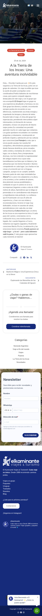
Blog (4, 494)
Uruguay (6, 486)
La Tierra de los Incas (21, 359)
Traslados (6, 489)
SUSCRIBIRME (30, 435)
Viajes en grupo (9, 481)
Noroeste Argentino (21, 346)
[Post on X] (31, 257)
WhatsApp (7, 405)
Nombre (6, 393)
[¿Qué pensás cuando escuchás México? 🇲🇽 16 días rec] (21, 583)
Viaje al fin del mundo (21, 349)
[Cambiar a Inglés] (32, 5)
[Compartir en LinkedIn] (28, 257)
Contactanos (11, 506)
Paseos (21, 356)
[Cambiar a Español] (29, 5)
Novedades (21, 362)
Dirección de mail (10, 417)
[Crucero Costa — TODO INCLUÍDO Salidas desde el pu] (21, 541)
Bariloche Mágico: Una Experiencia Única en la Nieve (22, 273)
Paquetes (6, 483)
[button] (38, 5)
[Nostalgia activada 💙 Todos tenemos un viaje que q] (21, 562)
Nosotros (6, 491)
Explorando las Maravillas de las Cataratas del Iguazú (23, 281)
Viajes (21, 352)
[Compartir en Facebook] (24, 257)
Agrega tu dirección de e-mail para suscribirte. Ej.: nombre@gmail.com (17, 427)
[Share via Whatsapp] (21, 257)
